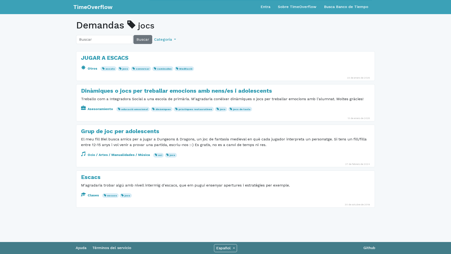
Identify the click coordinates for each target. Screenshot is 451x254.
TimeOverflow (93, 7)
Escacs (91, 177)
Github (369, 248)
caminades (164, 68)
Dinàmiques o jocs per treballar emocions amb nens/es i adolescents (176, 90)
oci (160, 155)
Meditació (185, 68)
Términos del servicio (111, 248)
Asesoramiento (100, 109)
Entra (265, 6)
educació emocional (134, 109)
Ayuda (81, 248)
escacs (112, 195)
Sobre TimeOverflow (297, 6)
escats (110, 68)
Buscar (142, 39)
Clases (93, 195)
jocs (125, 68)
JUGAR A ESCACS (104, 58)
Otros (92, 68)
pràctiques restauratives (195, 109)
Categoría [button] (163, 39)
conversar (142, 68)
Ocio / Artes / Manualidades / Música (119, 155)
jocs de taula (241, 109)
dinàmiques (163, 109)
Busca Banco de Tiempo (346, 6)
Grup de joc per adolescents (120, 131)
